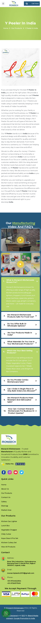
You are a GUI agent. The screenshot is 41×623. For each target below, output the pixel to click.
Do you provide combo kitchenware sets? (16, 381)
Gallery (4, 502)
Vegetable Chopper (9, 530)
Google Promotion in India (24, 618)
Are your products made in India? (18, 334)
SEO (23, 616)
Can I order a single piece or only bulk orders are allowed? (19, 390)
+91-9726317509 (14, 583)
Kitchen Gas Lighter (9, 521)
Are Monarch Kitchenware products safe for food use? (19, 316)
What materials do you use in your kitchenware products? (19, 343)
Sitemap (4, 506)
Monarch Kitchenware (15, 608)
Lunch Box (5, 526)
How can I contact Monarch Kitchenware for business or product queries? (19, 411)
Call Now (35, 3)
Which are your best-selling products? (17, 352)
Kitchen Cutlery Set (9, 542)
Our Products (16, 28)
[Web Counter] (20, 464)
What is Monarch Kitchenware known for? (18, 281)
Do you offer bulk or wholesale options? (15, 325)
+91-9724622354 (14, 581)
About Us (5, 489)
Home (5, 28)
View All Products (8, 547)
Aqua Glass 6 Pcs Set (9, 538)
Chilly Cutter (6, 534)
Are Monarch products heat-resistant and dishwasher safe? (19, 400)
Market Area (6, 510)
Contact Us (5, 497)
